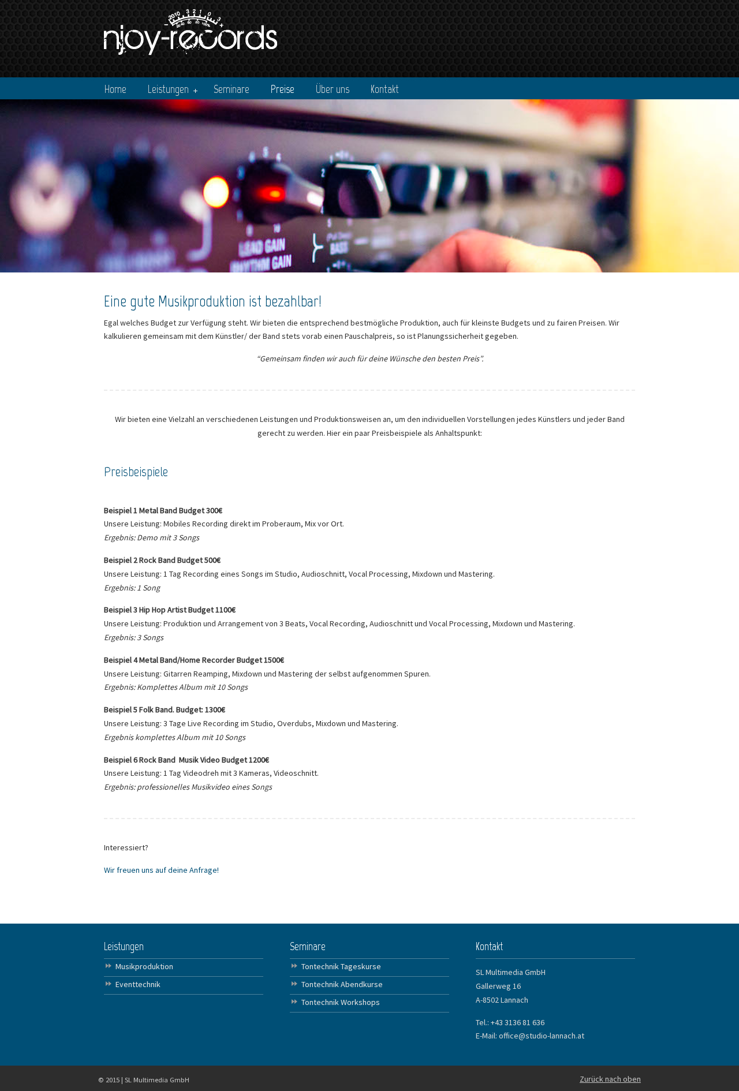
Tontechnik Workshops (340, 1002)
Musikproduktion (144, 966)
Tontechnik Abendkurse (342, 984)
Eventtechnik (138, 984)
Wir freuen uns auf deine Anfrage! (161, 870)
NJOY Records (190, 29)
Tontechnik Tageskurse (341, 966)
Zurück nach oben (610, 1079)
